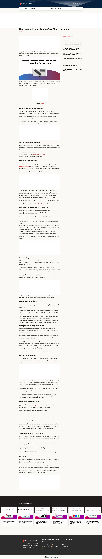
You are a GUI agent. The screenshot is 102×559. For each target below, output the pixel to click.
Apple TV (34, 405)
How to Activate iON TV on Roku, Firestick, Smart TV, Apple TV (42, 522)
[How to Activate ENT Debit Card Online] (9, 513)
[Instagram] (73, 3)
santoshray (22, 31)
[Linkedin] (75, 3)
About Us (64, 544)
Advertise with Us (66, 546)
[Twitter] (80, 3)
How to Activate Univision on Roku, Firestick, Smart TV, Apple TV (92, 522)
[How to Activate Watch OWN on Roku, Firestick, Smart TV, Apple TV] (59, 513)
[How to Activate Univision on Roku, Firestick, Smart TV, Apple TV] (93, 513)
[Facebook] (71, 3)
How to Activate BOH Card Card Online (72, 44)
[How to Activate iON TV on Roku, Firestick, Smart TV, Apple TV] (42, 513)
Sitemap (56, 557)
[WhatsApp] (82, 3)
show (42, 103)
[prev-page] (2, 528)
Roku (30, 405)
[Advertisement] (51, 20)
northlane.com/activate (39, 154)
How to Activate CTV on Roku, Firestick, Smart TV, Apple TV (75, 522)
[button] (21, 8)
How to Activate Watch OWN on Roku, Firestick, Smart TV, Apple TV (58, 522)
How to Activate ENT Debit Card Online (72, 40)
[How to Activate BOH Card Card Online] (25, 513)
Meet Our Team (46, 557)
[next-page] (3, 528)
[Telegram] (77, 3)
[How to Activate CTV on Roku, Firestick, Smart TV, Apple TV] (76, 513)
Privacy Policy (52, 557)
